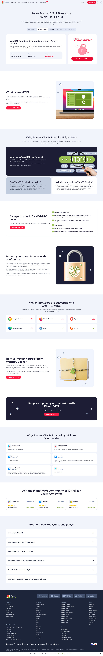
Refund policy (92, 614)
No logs (8, 604)
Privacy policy (92, 616)
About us (91, 606)
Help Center (91, 622)
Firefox (38, 618)
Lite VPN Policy (92, 618)
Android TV (39, 638)
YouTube (34, 644)
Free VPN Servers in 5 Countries (14, 627)
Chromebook (39, 632)
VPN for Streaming (65, 604)
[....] (5, 2)
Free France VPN (10, 637)
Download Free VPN (13, 107)
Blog (90, 624)
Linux (37, 630)
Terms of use (92, 612)
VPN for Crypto (64, 620)
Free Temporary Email (66, 639)
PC (37, 624)
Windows (38, 626)
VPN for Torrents (65, 614)
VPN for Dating (64, 622)
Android (38, 606)
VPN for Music (64, 608)
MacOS (38, 628)
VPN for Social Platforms (67, 612)
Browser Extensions (41, 614)
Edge (37, 620)
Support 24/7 (92, 620)
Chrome (38, 616)
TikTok (57, 644)
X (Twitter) (26, 644)
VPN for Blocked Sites (66, 618)
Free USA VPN (9, 629)
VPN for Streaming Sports (67, 606)
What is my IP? (64, 635)
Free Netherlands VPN (11, 633)
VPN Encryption (10, 614)
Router (38, 634)
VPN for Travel (64, 616)
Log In (99, 2)
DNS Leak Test (31, 29)
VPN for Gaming (65, 610)
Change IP (8, 608)
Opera (37, 622)
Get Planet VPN (91, 2)
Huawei (38, 612)
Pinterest (50, 644)
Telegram (10, 644)
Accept (70, 653)
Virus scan (59, 29)
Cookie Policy (62, 654)
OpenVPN (38, 636)
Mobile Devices (40, 604)
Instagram (42, 644)
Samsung (38, 610)
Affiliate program (93, 610)
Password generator (70, 29)
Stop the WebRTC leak (82, 58)
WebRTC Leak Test (42, 29)
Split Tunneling (9, 606)
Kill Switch (8, 610)
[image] (11, 596)
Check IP (52, 29)
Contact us (91, 604)
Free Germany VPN (10, 635)
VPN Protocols (9, 616)
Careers (90, 608)
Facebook (18, 644)
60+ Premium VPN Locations (13, 639)
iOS (37, 608)
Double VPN (9, 612)
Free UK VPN (9, 631)
